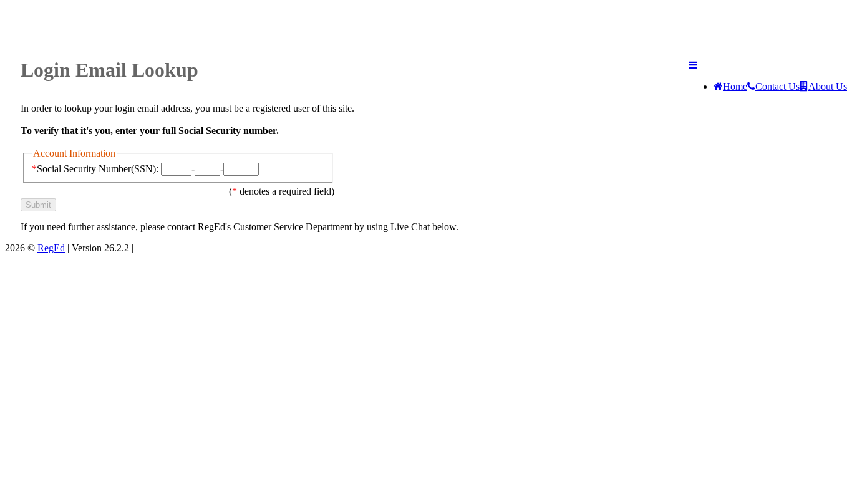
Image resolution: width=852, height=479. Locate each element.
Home (735, 86)
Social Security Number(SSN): (95, 168)
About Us (827, 86)
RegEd (51, 248)
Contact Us (777, 86)
